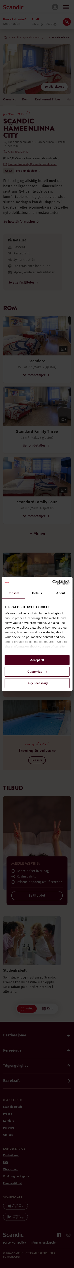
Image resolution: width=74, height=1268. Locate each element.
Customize (34, 671)
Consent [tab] (13, 593)
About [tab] (60, 593)
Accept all (37, 660)
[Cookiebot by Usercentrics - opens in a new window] (52, 582)
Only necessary (37, 683)
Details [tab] (37, 593)
